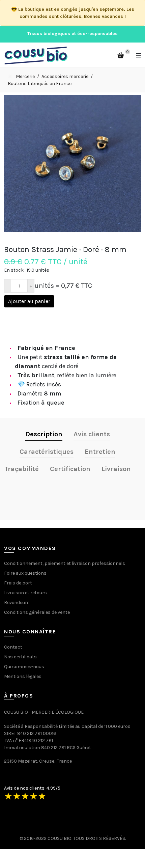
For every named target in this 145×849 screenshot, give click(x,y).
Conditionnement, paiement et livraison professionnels (64, 563)
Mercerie (25, 76)
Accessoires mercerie (64, 76)
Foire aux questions (25, 573)
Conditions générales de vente (37, 612)
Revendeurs (17, 602)
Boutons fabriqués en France (39, 83)
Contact (13, 647)
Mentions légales (22, 676)
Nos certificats (20, 657)
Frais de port (18, 583)
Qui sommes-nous (24, 666)
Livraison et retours (25, 593)
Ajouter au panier (29, 301)
